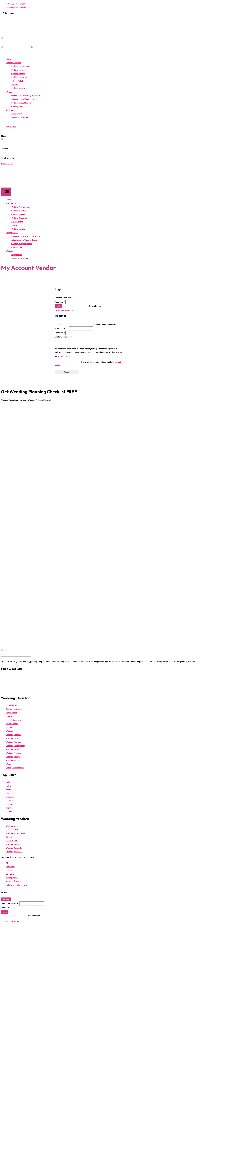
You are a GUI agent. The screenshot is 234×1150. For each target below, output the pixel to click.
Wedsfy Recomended (15, 767)
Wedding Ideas (12, 92)
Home (8, 59)
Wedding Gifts (12, 738)
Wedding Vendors (13, 62)
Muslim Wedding (13, 723)
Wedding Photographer (20, 66)
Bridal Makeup (12, 705)
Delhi (8, 782)
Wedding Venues (18, 88)
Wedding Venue (12, 760)
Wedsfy (9, 764)
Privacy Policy (12, 877)
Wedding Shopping (14, 756)
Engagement (16, 114)
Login (58, 306)
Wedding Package (13, 742)
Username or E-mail (64, 297)
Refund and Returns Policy (17, 885)
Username (60, 324)
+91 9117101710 (7, 163)
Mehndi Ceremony (13, 720)
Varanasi (9, 811)
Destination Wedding (19, 117)
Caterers (14, 84)
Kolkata (9, 804)
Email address (61, 328)
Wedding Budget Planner (21, 103)
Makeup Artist (17, 81)
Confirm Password (63, 337)
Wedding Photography (15, 745)
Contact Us (10, 866)
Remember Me (95, 306)
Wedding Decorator (19, 77)
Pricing (9, 870)
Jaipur (8, 808)
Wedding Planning (13, 753)
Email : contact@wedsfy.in (19, 7)
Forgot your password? (64, 310)
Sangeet (9, 727)
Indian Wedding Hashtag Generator (25, 95)
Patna (8, 786)
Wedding (9, 110)
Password (60, 302)
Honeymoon (11, 716)
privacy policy (63, 356)
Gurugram (10, 797)
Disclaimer (10, 874)
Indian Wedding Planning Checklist (25, 99)
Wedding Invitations (19, 70)
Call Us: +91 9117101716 (17, 4)
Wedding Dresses (13, 734)
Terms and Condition (14, 881)
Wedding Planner (18, 73)
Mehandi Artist (12, 840)
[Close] (6, 899)
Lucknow (9, 800)
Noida (8, 789)
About (8, 863)
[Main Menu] (6, 192)
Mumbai (9, 793)
